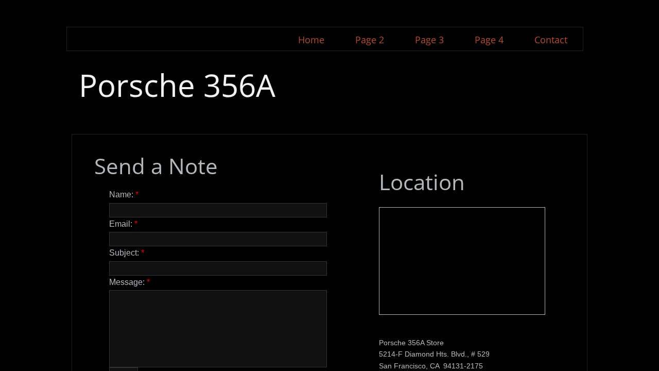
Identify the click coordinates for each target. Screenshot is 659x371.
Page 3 (429, 39)
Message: (129, 282)
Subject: (126, 252)
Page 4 (489, 39)
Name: (123, 194)
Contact (550, 39)
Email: (123, 224)
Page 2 (369, 39)
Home (311, 39)
